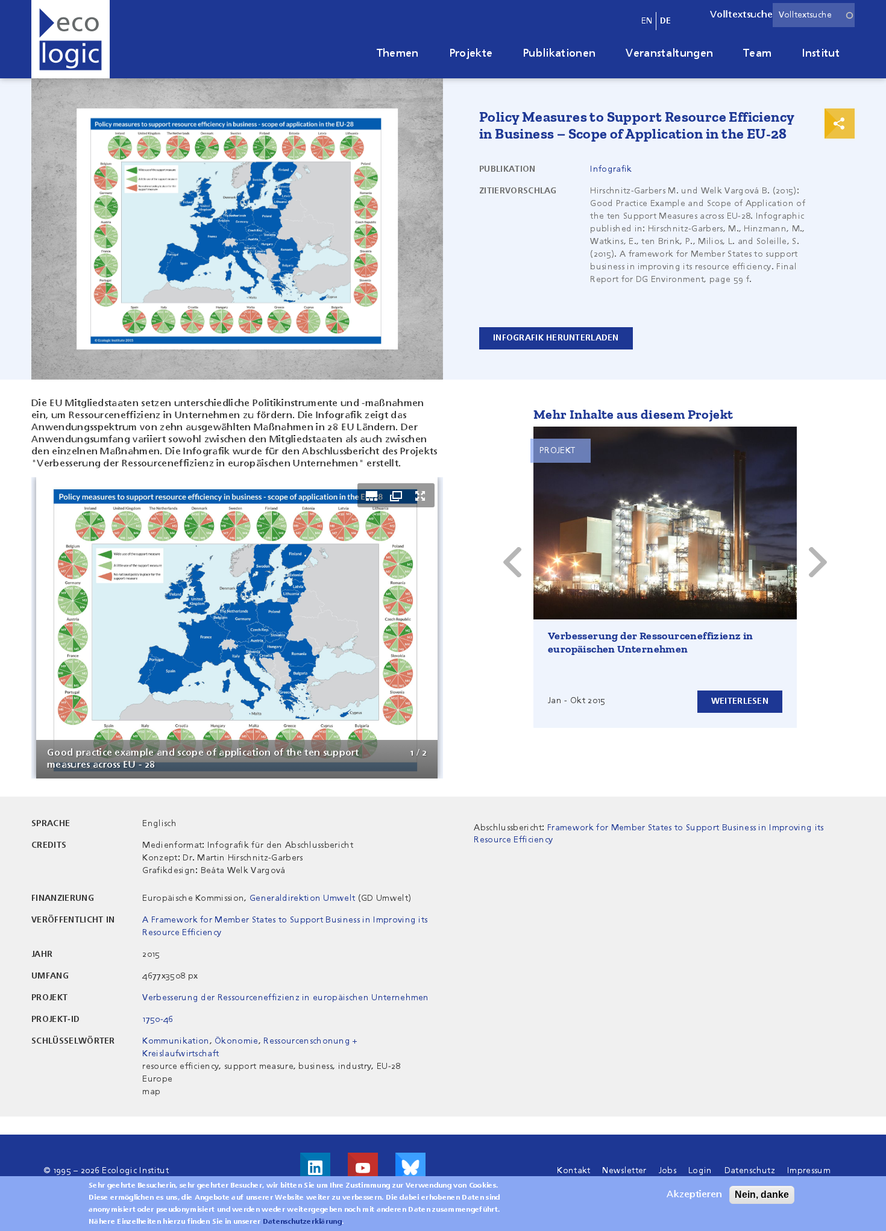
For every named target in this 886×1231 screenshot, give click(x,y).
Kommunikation (175, 1041)
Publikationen (559, 53)
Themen (398, 53)
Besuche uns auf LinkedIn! (315, 1168)
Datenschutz (750, 1171)
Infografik (611, 169)
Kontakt (573, 1171)
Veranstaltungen (669, 53)
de (665, 21)
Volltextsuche (741, 15)
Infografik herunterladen (556, 338)
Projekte (471, 53)
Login (700, 1171)
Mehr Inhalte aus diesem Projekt (633, 414)
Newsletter (624, 1171)
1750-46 (157, 1019)
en (647, 21)
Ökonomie (237, 1041)
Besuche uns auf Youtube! (363, 1168)
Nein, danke (762, 1194)
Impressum (809, 1171)
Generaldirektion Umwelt (302, 898)
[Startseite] (70, 39)
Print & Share (840, 123)
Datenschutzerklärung (302, 1222)
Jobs (667, 1171)
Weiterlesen (739, 701)
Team (757, 53)
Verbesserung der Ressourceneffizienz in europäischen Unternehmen (650, 642)
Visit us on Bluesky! (410, 1168)
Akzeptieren (694, 1195)
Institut (821, 53)
